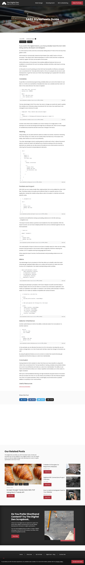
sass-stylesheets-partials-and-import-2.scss (29, 242)
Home (21, 554)
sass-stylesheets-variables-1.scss (27, 100)
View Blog (15, 536)
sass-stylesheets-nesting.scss (26, 182)
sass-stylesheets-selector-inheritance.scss (28, 343)
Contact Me (62, 554)
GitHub (41, 100)
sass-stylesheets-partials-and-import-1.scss (29, 213)
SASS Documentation (24, 386)
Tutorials (30, 41)
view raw (63, 100)
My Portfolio (39, 554)
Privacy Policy (59, 561)
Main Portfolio (77, 3)
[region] (42, 94)
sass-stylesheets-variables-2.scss (27, 119)
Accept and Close (77, 561)
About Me (29, 554)
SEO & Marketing (63, 3)
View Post (10, 496)
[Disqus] (42, 424)
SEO (16, 484)
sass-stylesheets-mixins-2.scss (26, 316)
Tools (20, 484)
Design (78, 473)
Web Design (39, 3)
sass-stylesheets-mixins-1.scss (26, 280)
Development (50, 3)
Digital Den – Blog (50, 554)
